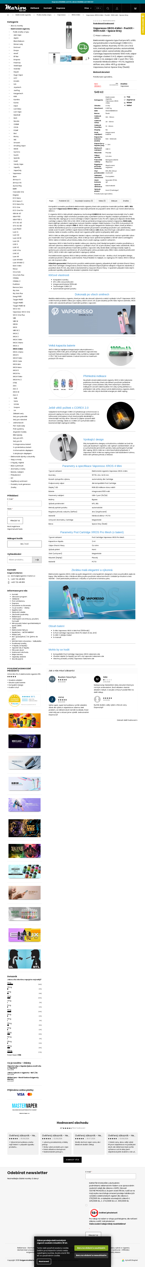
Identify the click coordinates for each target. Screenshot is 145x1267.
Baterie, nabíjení (17, 472)
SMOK (16, 149)
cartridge (79, 219)
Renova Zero (18, 287)
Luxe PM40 (17, 229)
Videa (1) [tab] (102, 201)
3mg (9, 996)
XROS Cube (17, 361)
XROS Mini (17, 364)
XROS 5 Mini (17, 358)
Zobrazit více (72, 1159)
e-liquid (119, 265)
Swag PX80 (17, 296)
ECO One (16, 207)
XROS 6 (16, 370)
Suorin (16, 155)
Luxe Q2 (16, 235)
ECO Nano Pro (18, 204)
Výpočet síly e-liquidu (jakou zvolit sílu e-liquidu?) (24, 1067)
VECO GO (16, 309)
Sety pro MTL (18, 438)
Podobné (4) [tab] (64, 201)
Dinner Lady (18, 44)
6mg (9, 1010)
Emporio (17, 59)
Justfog (17, 90)
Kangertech (18, 93)
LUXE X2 (16, 247)
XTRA (15, 383)
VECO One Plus (19, 315)
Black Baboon (19, 41)
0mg (9, 983)
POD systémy (18, 429)
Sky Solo (16, 290)
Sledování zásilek (18, 612)
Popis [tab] (51, 201)
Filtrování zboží (18, 650)
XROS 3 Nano (18, 343)
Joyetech (17, 87)
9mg (9, 1019)
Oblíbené (15, 599)
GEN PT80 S (17, 219)
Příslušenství (16, 475)
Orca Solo (17, 272)
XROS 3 (15, 336)
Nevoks (16, 121)
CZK (98, 8)
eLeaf (16, 53)
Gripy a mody (16, 459)
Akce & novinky (17, 26)
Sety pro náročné (20, 419)
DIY (12, 478)
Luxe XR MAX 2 (18, 262)
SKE (15, 139)
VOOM (16, 404)
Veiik (15, 398)
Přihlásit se (15, 521)
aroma (101, 216)
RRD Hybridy (17, 435)
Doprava (15, 603)
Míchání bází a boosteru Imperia (30, 1250)
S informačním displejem (23, 450)
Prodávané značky (19, 643)
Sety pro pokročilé (20, 416)
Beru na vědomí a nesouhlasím (91, 1255)
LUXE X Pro (17, 250)
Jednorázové (18, 423)
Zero (14, 386)
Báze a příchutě (17, 466)
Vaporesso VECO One (21, 312)
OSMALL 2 (16, 281)
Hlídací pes (16, 634)
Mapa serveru (17, 654)
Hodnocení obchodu (20, 652)
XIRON (15, 324)
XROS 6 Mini (17, 376)
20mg (9, 1050)
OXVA (16, 127)
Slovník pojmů (17, 659)
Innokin (16, 81)
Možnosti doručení (101, 72)
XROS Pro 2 (17, 380)
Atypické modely (19, 432)
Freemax (17, 63)
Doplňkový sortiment (19, 481)
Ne (107, 130)
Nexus (15, 269)
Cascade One (18, 192)
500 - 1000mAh (111, 139)
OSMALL (16, 278)
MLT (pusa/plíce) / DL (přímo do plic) (25, 638)
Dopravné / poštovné (111, 1250)
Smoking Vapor (20, 146)
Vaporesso (17, 173)
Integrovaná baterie (110, 133)
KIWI (15, 96)
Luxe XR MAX (18, 259)
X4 (15, 410)
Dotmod (17, 47)
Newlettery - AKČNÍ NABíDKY (23, 632)
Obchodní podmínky (20, 614)
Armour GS (17, 183)
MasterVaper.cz (24, 1113)
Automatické (110, 186)
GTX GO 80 (17, 226)
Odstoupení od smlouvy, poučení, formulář (25, 620)
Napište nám (17, 610)
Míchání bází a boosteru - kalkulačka (26, 641)
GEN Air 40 (17, 213)
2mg (9, 992)
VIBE (14, 318)
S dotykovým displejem (22, 453)
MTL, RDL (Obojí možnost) (111, 172)
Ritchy (16, 136)
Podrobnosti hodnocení (103, 23)
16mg (9, 1041)
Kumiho (17, 99)
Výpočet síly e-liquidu (20, 648)
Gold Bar (17, 69)
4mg (9, 1001)
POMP (16, 130)
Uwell (16, 161)
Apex (15, 176)
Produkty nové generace (20, 484)
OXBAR (16, 124)
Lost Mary (17, 109)
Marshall (17, 115)
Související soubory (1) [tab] (84, 201)
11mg (9, 1028)
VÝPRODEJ (125, 1250)
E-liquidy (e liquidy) (19, 645)
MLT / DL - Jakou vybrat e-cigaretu (116, 1248)
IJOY (15, 78)
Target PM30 (18, 299)
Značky (13, 487)
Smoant (17, 142)
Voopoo (17, 407)
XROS (15, 327)
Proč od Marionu (18, 601)
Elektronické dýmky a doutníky (23, 456)
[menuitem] (34, 8)
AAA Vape (17, 35)
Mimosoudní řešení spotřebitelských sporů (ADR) (26, 624)
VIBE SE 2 (16, 330)
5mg (9, 1005)
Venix (16, 401)
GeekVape (18, 66)
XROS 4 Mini (18, 349)
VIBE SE (15, 321)
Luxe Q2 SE (17, 238)
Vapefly (17, 167)
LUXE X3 (16, 253)
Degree (16, 195)
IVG (15, 84)
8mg (9, 1014)
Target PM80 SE (19, 306)
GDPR (14, 628)
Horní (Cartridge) (112, 190)
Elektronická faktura (20, 630)
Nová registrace (13, 526)
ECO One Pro (18, 210)
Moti (15, 118)
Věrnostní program (19, 597)
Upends (17, 158)
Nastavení (44, 1261)
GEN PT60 (16, 216)
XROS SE (16, 392)
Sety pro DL (17, 441)
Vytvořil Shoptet (131, 1260)
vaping (71, 223)
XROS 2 (15, 333)
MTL (128, 40)
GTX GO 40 (17, 223)
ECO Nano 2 (17, 201)
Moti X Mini (17, 266)
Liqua (16, 106)
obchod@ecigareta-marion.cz (23, 576)
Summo (17, 152)
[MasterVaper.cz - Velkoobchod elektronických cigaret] (24, 1105)
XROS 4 (16, 346)
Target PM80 (18, 303)
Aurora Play (17, 186)
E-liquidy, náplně (17, 463)
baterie (116, 53)
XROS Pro (16, 373)
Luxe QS (16, 241)
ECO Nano (17, 198)
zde (98, 654)
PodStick (16, 284)
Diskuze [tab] (114, 201)
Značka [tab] (126, 201)
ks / (24, 544)
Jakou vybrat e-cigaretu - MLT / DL (22, 1073)
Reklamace (16, 617)
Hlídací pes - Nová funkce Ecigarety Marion (23, 1078)
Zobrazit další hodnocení (127, 720)
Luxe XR (16, 256)
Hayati (16, 72)
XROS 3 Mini (17, 339)
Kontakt (15, 594)
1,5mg (9, 987)
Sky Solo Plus (18, 293)
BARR (15, 189)
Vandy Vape (18, 164)
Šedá (108, 113)
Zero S (15, 395)
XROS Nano (17, 367)
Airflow (105, 45)
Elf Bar (16, 56)
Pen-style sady (19, 426)
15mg (9, 1037)
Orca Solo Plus (18, 275)
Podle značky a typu (21, 32)
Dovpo (16, 50)
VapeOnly (17, 170)
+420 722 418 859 (18, 579)
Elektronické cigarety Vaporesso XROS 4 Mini (112, 100)
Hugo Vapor (18, 75)
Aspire (16, 38)
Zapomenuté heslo (15, 529)
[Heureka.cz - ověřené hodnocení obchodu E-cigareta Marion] (24, 700)
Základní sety (18, 413)
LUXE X (15, 244)
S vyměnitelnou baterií (22, 447)
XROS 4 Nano (18, 352)
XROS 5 (15, 355)
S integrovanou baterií (22, 444)
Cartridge (98, 53)
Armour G (17, 179)
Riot (15, 133)
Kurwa (16, 103)
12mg (9, 1032)
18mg (9, 1046)
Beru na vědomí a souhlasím (91, 1248)
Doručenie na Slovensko (21, 605)
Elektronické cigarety (20, 29)
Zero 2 (15, 389)
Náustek (52, 558)
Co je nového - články (20, 608)
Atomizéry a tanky (18, 469)
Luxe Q (15, 232)
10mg (9, 1023)
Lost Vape (17, 112)
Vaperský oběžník (19, 657)
